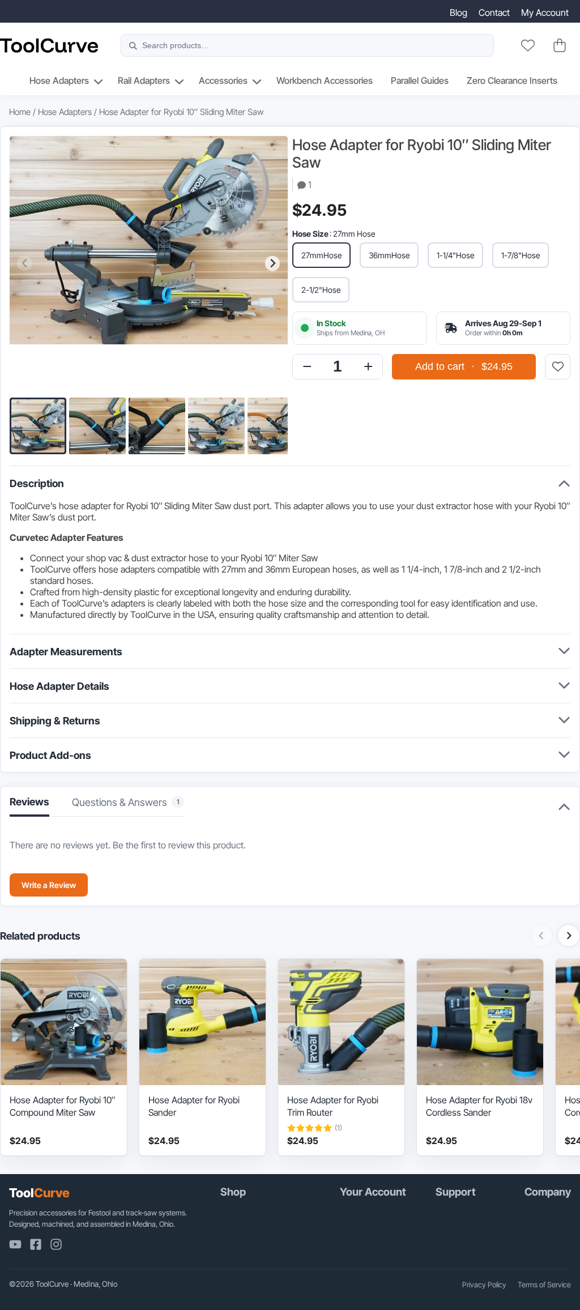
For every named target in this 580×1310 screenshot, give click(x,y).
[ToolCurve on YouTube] (15, 1244)
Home (20, 111)
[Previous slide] (24, 263)
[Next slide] (272, 263)
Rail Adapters (144, 80)
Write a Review (49, 885)
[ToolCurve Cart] (559, 45)
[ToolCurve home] (49, 46)
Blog (458, 12)
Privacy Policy (484, 1284)
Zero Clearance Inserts (512, 80)
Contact (494, 12)
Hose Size (310, 233)
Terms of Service (544, 1284)
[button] (38, 426)
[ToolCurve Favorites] (528, 45)
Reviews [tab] (29, 802)
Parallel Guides (420, 80)
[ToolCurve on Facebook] (35, 1244)
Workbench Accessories (324, 80)
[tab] (128, 805)
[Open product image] (149, 263)
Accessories (223, 80)
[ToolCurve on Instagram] (56, 1244)
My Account (545, 12)
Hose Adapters (59, 80)
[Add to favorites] (557, 366)
